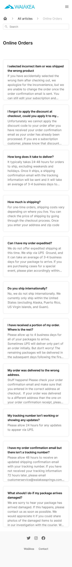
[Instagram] (36, 538)
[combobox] (36, 27)
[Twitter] (28, 538)
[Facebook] (43, 538)
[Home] (5, 18)
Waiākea (29, 548)
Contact (43, 548)
